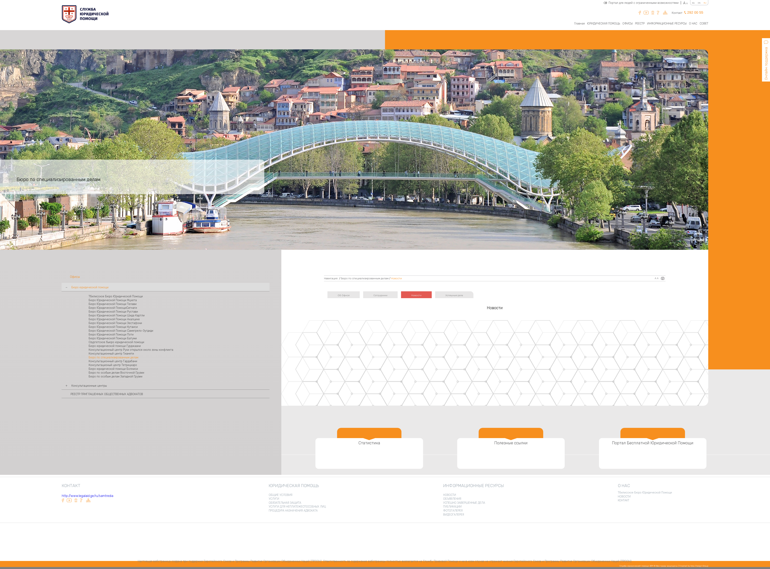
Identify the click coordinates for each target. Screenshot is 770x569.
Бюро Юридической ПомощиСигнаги (113, 308)
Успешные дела (454, 295)
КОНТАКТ (623, 500)
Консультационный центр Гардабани (113, 361)
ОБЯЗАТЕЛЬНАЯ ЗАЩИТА (285, 503)
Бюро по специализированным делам (113, 357)
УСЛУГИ (274, 499)
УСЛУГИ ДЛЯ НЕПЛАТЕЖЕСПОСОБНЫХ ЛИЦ (297, 506)
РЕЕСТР (640, 23)
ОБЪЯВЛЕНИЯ (452, 499)
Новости (396, 278)
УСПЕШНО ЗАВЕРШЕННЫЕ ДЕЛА (464, 503)
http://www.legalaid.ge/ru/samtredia (87, 496)
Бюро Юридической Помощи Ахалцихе (114, 319)
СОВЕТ (704, 23)
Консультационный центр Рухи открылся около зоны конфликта (131, 350)
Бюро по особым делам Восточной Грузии (116, 372)
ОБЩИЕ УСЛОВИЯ (280, 495)
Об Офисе (344, 295)
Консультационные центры (89, 385)
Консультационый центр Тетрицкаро (113, 365)
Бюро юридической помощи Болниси (113, 369)
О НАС (693, 23)
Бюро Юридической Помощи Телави (113, 304)
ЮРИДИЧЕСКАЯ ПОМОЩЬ (603, 23)
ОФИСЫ (627, 23)
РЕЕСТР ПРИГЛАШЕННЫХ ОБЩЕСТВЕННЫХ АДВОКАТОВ (107, 394)
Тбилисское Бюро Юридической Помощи (116, 296)
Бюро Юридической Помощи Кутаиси (113, 327)
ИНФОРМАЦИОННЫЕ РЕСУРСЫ (667, 23)
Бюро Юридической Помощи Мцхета (113, 300)
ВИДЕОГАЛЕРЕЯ (453, 514)
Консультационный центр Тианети (111, 353)
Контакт (677, 13)
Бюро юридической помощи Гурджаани (115, 346)
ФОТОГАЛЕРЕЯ (453, 510)
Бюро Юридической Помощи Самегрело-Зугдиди (121, 330)
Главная (579, 23)
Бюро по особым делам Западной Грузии (115, 376)
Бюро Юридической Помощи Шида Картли (117, 315)
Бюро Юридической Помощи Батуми (113, 338)
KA (693, 3)
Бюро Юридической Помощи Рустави (113, 311)
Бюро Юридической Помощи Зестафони (115, 323)
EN (699, 3)
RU (705, 3)
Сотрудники (380, 295)
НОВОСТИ (449, 495)
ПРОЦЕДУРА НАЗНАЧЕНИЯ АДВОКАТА (293, 510)
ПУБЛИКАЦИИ (452, 506)
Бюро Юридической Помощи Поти (111, 334)
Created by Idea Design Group (693, 566)
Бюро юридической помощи (89, 287)
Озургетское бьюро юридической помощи (116, 342)
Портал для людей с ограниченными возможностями (645, 3)
